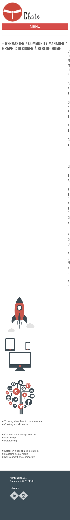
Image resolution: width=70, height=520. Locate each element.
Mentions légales (18, 478)
